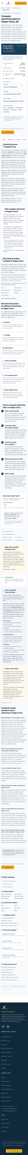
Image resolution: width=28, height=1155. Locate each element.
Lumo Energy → (5, 295)
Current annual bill (8, 502)
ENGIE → (16, 292)
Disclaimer (3, 1131)
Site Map (3, 1068)
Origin (15, 905)
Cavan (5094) (18, 894)
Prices (3, 139)
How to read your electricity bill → (9, 979)
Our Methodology (5, 1085)
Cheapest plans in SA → (7, 537)
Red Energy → (18, 290)
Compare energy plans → (7, 886)
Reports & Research (6, 1052)
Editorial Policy (5, 1093)
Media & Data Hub (5, 1101)
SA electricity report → (20, 540)
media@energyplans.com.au (9, 1111)
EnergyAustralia (5, 908)
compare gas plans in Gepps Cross (14, 853)
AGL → (3, 287)
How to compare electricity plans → (10, 977)
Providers (18, 139)
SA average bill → (19, 537)
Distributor (10, 139)
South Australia (16, 8)
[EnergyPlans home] (8, 3)
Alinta (2, 910)
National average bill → (7, 540)
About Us (3, 1077)
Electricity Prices (5, 1040)
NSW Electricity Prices (7, 1048)
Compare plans (22, 3)
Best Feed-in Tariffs (6, 1056)
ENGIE (16, 910)
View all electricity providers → (9, 298)
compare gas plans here (9, 854)
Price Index (4, 1044)
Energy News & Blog (6, 1097)
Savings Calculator (6, 1064)
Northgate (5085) (5, 896)
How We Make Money (6, 1089)
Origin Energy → (18, 287)
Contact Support (5, 1081)
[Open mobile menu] (2, 3)
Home (2, 8)
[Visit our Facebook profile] (3, 1026)
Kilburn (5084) (5, 898)
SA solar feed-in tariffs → (9, 569)
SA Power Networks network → (9, 534)
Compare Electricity (6, 1036)
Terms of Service (5, 1123)
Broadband (4, 1060)
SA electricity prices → (7, 972)
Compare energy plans (8, 1011)
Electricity (8, 8)
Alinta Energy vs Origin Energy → (9, 923)
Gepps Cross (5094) (6, 894)
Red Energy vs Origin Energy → (9, 925)
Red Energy (17, 908)
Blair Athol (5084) (18, 896)
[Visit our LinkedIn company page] (8, 1026)
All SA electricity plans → (7, 884)
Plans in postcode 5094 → (8, 531)
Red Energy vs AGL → (6, 920)
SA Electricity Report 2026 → (8, 967)
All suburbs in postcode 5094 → (9, 881)
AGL (2, 905)
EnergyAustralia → (5, 290)
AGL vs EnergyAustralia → (7, 918)
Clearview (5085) (18, 898)
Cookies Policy (5, 1127)
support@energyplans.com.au (10, 1108)
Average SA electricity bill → (8, 974)
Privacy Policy (4, 1119)
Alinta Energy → (5, 292)
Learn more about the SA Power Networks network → (14, 251)
